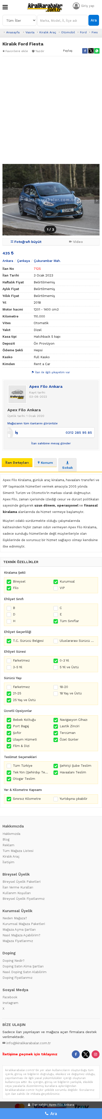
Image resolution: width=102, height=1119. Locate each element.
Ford (83, 32)
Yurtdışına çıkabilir (73, 799)
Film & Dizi (21, 746)
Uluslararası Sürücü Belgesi (77, 641)
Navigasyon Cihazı (73, 720)
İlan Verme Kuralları (17, 887)
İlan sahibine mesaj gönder (51, 443)
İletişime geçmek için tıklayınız (29, 1054)
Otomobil (68, 32)
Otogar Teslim (24, 779)
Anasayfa (13, 32)
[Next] (97, 200)
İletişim (8, 862)
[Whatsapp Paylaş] (97, 51)
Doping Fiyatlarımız (17, 978)
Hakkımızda (11, 834)
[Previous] (5, 200)
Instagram (10, 1003)
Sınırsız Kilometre (27, 799)
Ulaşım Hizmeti (25, 739)
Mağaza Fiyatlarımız (17, 941)
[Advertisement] (51, 110)
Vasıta (30, 32)
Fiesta (96, 32)
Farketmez (21, 660)
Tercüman (68, 733)
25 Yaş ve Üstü (24, 700)
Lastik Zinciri (69, 726)
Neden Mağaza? (14, 918)
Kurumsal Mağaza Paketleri (23, 924)
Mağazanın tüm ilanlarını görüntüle (32, 423)
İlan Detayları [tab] (17, 463)
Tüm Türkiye (22, 765)
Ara (94, 20)
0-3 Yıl (64, 660)
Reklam (8, 845)
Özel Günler (69, 739)
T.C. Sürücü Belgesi (28, 641)
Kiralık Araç (47, 32)
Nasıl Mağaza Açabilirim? (21, 935)
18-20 (64, 687)
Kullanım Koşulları (16, 893)
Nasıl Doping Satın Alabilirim (24, 972)
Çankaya (23, 261)
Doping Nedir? (13, 960)
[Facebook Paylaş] (85, 51)
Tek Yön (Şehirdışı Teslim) (31, 772)
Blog (5, 839)
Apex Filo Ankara (45, 386)
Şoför (17, 733)
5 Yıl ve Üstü (69, 667)
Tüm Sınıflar (69, 621)
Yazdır (39, 51)
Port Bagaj (21, 726)
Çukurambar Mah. (47, 261)
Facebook (9, 997)
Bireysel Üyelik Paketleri (21, 881)
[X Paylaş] (91, 51)
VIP (62, 588)
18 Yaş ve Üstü (71, 693)
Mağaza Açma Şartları (19, 929)
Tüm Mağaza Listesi (17, 851)
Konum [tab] (47, 463)
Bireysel (19, 581)
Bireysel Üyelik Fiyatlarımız (23, 899)
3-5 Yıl (17, 667)
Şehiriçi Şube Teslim (75, 765)
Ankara (7, 261)
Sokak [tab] (67, 468)
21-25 (17, 693)
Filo (16, 588)
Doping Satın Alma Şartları (23, 966)
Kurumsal (67, 581)
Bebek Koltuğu (24, 720)
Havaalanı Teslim (73, 772)
